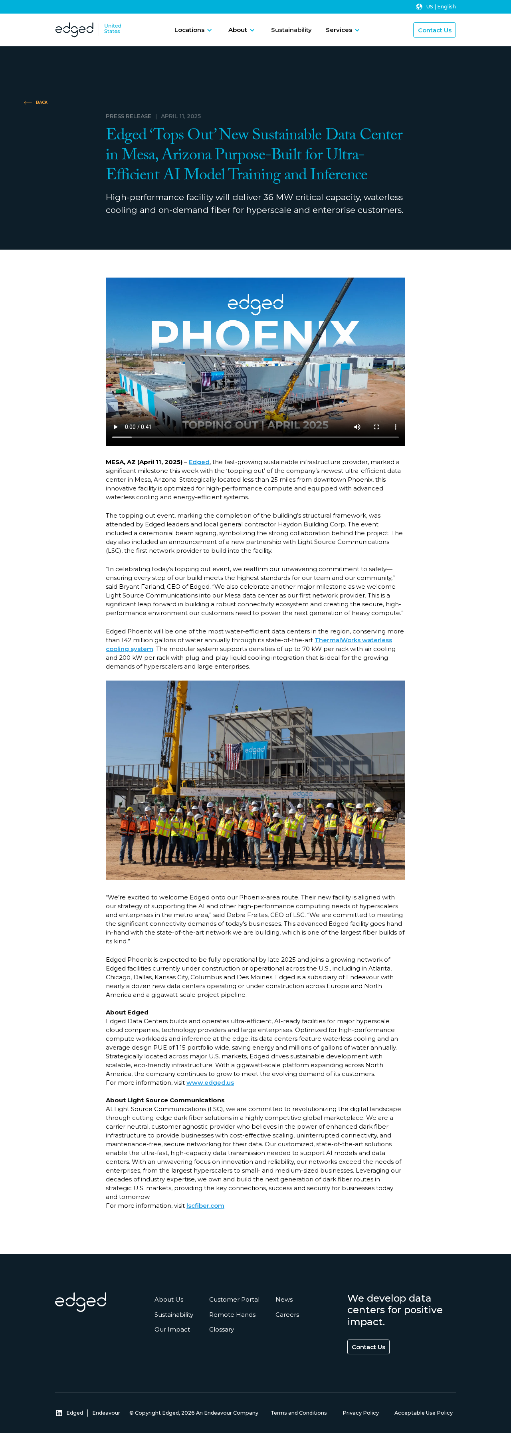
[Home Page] (74, 30)
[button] (193, 30)
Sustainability (291, 30)
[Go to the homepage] (80, 1302)
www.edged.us (210, 1082)
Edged (199, 462)
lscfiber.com (205, 1205)
